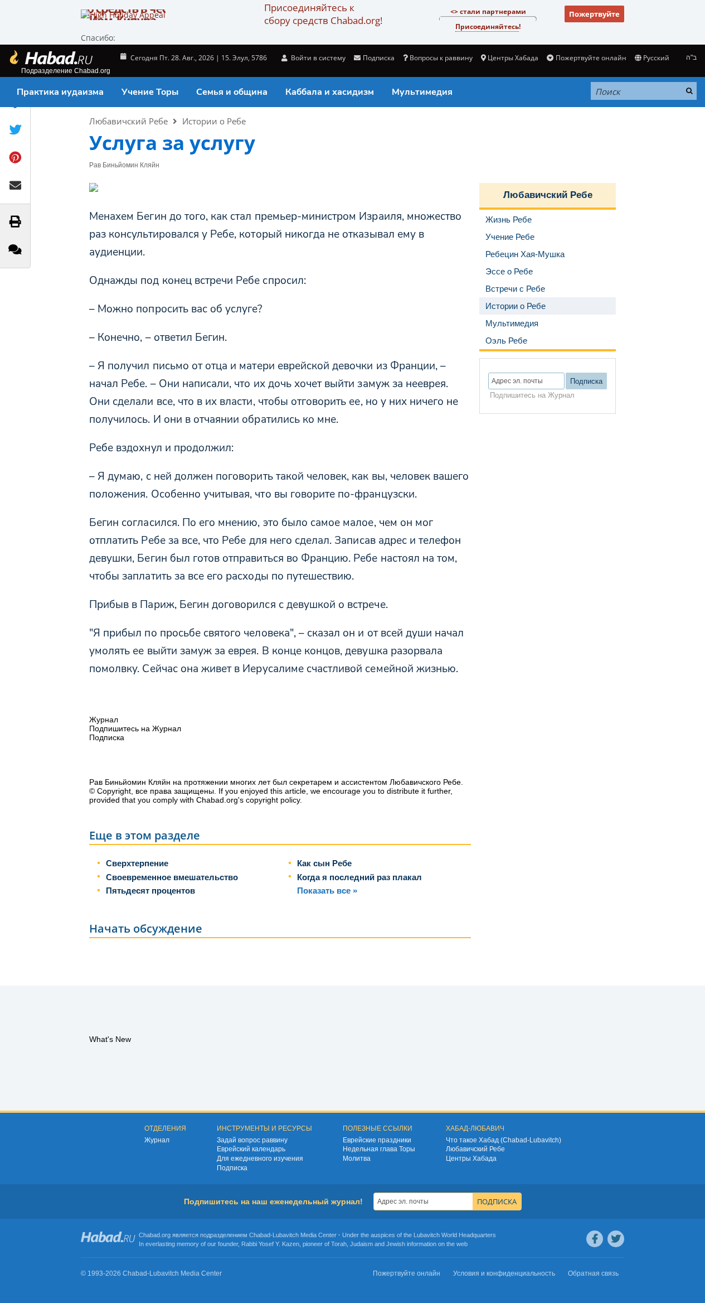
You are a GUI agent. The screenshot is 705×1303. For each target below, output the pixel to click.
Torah (339, 1244)
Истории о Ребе (214, 121)
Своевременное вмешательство (172, 877)
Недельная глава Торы (379, 1149)
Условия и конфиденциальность (504, 1273)
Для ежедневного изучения (260, 1158)
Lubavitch (286, 1235)
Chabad (259, 1235)
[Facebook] (594, 1238)
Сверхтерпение (137, 863)
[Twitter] (615, 1238)
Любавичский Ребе (128, 121)
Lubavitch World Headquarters (455, 1235)
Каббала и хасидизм (329, 92)
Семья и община (232, 92)
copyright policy (273, 799)
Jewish (395, 1244)
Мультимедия (422, 92)
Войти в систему (317, 57)
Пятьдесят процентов (150, 890)
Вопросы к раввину (441, 57)
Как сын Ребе (324, 863)
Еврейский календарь (251, 1149)
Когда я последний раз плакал (359, 877)
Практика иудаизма (60, 92)
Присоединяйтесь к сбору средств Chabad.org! (323, 14)
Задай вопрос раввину (252, 1140)
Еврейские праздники (377, 1140)
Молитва (357, 1158)
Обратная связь (593, 1273)
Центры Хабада (471, 1158)
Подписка (232, 1168)
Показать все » (327, 890)
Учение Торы (149, 92)
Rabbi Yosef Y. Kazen (270, 1244)
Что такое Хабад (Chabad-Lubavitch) (503, 1140)
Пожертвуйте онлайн (591, 57)
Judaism (361, 1244)
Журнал (156, 1140)
